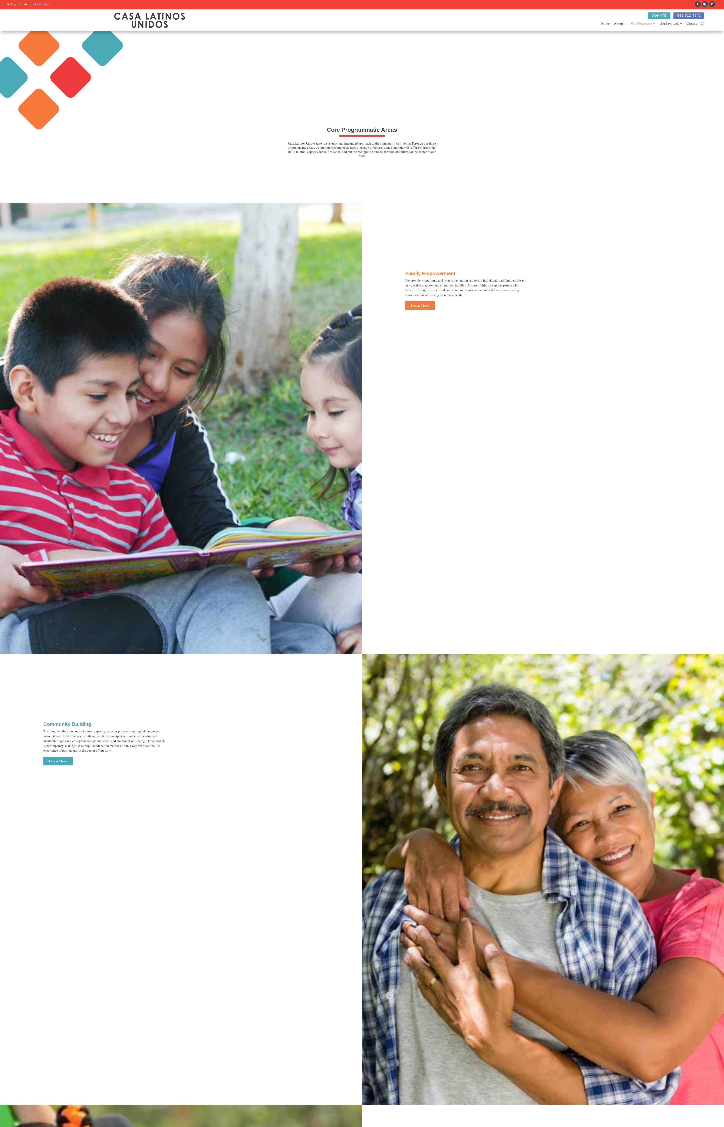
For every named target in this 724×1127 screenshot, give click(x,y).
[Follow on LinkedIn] (712, 4)
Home (605, 24)
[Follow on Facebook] (698, 4)
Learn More (420, 305)
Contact (693, 24)
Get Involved (669, 24)
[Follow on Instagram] (705, 4)
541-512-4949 (689, 15)
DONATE (659, 15)
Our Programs (641, 24)
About (618, 24)
